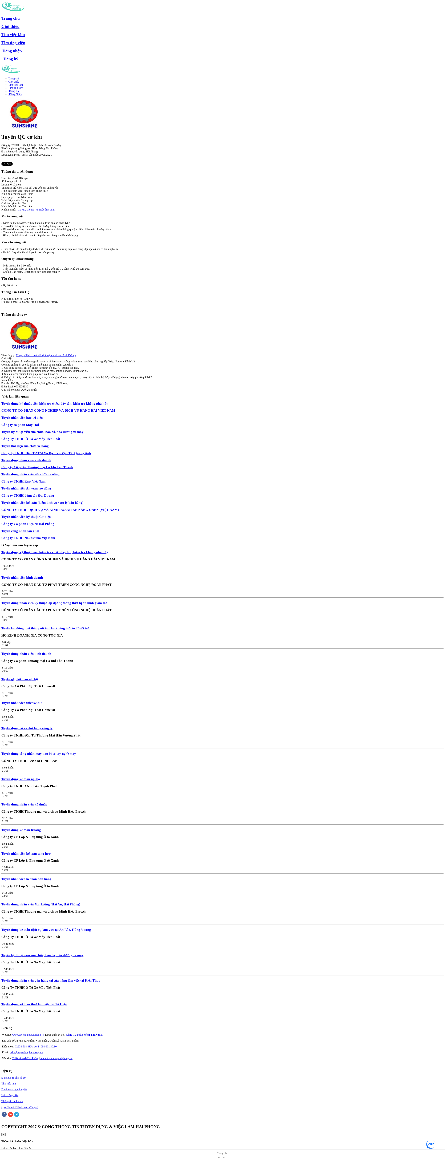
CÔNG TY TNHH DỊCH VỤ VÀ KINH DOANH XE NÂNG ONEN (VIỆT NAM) (60, 510)
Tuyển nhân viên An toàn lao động (26, 488)
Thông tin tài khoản (12, 1101)
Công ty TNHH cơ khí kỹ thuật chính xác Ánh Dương (46, 355)
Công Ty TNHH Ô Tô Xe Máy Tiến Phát (30, 439)
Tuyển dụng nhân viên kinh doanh (26, 460)
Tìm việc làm (13, 34)
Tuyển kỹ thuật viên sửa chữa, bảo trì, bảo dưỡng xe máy (42, 432)
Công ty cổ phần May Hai (20, 425)
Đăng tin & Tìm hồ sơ (13, 1077)
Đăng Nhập (15, 94)
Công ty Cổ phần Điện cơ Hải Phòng (27, 524)
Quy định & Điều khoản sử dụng (19, 1107)
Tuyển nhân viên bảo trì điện (22, 417)
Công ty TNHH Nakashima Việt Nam (28, 538)
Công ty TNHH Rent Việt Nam (23, 481)
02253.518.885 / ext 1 (27, 1046)
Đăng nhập (11, 51)
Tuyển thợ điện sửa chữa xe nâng (25, 446)
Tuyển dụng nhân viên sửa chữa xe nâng (30, 474)
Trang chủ (10, 18)
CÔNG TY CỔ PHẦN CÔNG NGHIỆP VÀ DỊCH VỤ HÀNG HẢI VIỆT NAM (58, 410)
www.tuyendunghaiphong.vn (28, 1034)
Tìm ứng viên (13, 43)
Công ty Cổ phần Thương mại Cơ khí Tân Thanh (37, 467)
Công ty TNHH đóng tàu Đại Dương (27, 495)
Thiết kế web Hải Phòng (25, 1058)
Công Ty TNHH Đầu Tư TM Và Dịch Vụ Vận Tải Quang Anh (46, 453)
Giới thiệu (10, 26)
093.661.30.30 (49, 1046)
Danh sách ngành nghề (14, 1089)
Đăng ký (9, 59)
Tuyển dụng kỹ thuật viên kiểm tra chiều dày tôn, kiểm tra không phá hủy (54, 403)
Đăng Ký (13, 91)
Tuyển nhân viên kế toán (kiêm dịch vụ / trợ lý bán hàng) (42, 502)
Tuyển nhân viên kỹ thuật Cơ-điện (26, 517)
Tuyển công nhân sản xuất (20, 531)
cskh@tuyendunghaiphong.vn (26, 1052)
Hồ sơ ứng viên (9, 1095)
